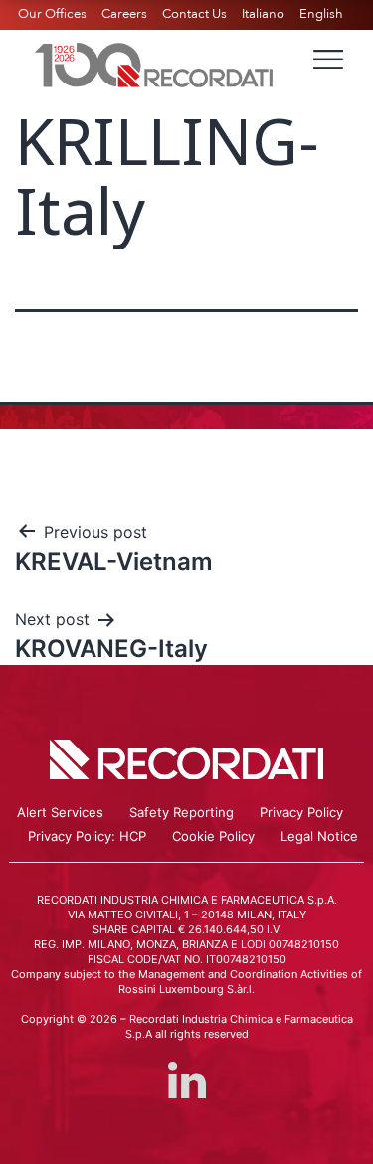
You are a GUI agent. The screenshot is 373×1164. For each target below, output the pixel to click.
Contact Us (194, 14)
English (321, 14)
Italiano (263, 14)
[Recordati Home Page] (154, 63)
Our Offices (52, 14)
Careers (124, 14)
